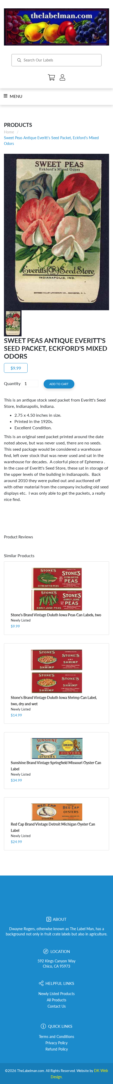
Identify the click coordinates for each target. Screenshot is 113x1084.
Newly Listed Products (56, 994)
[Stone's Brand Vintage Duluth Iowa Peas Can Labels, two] (56, 589)
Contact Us (57, 1006)
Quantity (12, 383)
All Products (56, 1000)
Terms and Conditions (56, 1037)
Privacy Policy (56, 1043)
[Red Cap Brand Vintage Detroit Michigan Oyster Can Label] (56, 812)
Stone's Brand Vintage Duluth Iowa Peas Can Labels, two (56, 615)
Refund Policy (56, 1049)
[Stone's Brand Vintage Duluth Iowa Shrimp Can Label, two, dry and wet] (56, 671)
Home (9, 132)
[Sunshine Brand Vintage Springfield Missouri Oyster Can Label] (56, 748)
